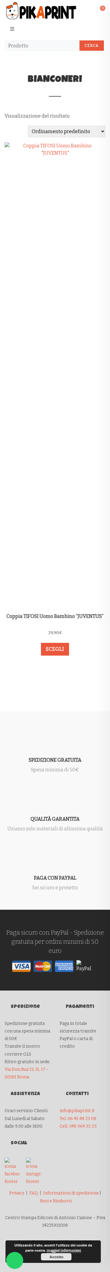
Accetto (56, 1257)
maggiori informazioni (64, 1251)
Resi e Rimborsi (56, 1201)
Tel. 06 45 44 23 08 (78, 1118)
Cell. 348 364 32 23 (78, 1126)
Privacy (16, 1193)
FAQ (33, 1193)
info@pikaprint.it (77, 1110)
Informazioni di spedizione (71, 1193)
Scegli (55, 649)
